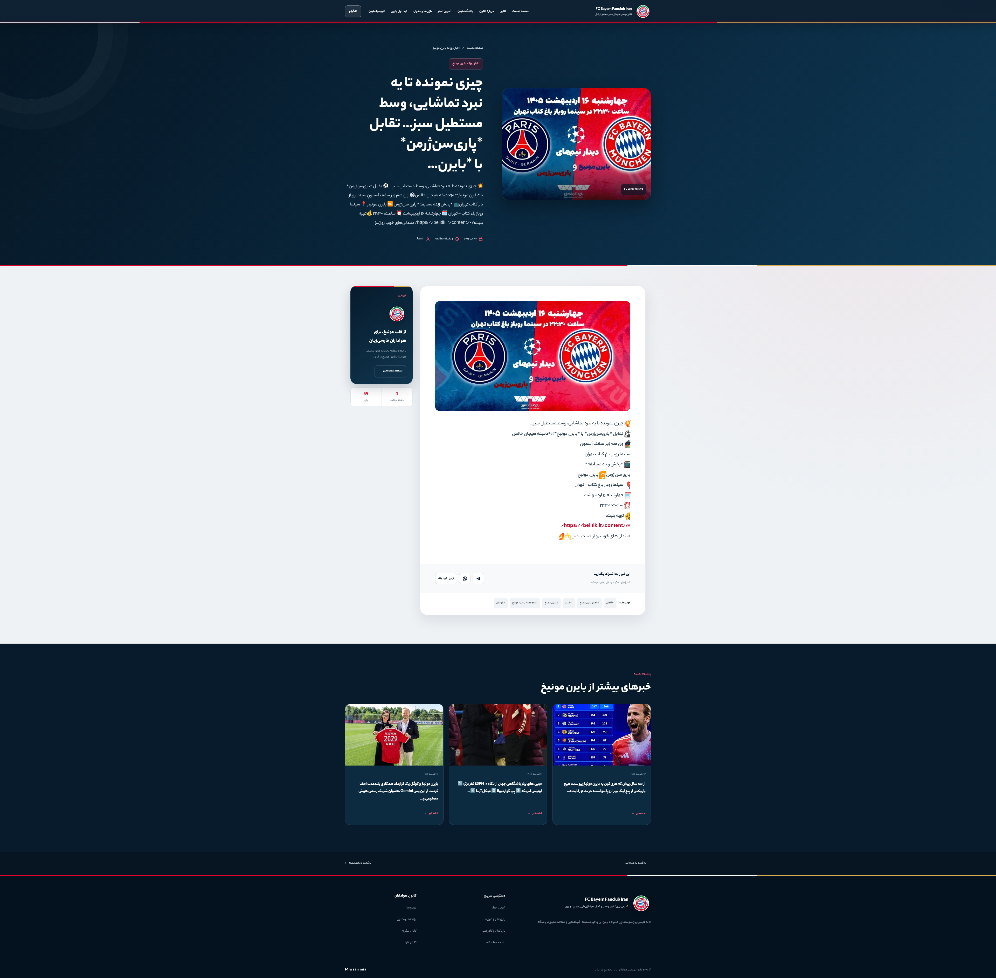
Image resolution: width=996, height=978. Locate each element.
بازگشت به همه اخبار (638, 863)
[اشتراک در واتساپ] (465, 578)
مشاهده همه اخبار (390, 371)
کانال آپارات (410, 942)
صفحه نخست (520, 11)
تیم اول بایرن (399, 11)
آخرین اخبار (444, 11)
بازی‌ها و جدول (422, 11)
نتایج (503, 11)
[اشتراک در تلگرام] (478, 578)
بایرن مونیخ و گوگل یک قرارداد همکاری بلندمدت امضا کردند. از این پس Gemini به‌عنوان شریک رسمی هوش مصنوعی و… (398, 791)
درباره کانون (486, 11)
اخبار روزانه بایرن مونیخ (446, 48)
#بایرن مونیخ (551, 603)
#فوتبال (500, 603)
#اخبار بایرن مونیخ (589, 603)
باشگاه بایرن (465, 11)
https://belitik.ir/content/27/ (595, 526)
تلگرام (353, 11)
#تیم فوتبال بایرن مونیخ (525, 603)
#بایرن (569, 603)
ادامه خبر (639, 813)
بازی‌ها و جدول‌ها (494, 919)
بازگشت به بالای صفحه (358, 863)
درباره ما (411, 908)
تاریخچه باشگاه (495, 942)
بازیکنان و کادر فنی (493, 931)
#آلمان (610, 603)
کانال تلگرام (409, 931)
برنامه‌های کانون (407, 919)
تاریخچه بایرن (377, 11)
